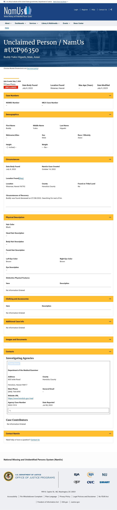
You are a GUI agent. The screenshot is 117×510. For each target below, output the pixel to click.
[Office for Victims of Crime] (90, 482)
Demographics (12, 114)
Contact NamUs (13, 433)
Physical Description (15, 217)
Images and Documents (16, 339)
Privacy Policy (65, 497)
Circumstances (12, 159)
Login (76, 10)
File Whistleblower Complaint (31, 497)
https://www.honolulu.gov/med (20, 398)
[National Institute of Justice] (104, 474)
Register (85, 10)
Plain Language (51, 497)
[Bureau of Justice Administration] (77, 473)
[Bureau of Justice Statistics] (90, 476)
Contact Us (103, 10)
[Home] (18, 12)
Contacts (10, 351)
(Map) (21, 178)
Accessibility (12, 497)
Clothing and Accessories (17, 299)
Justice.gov (75, 502)
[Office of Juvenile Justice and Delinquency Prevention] (77, 483)
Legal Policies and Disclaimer (84, 497)
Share (112, 10)
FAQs (93, 10)
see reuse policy (32, 68)
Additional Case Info (15, 321)
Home (7, 28)
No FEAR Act (104, 497)
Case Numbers (12, 95)
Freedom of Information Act (48, 502)
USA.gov (65, 502)
